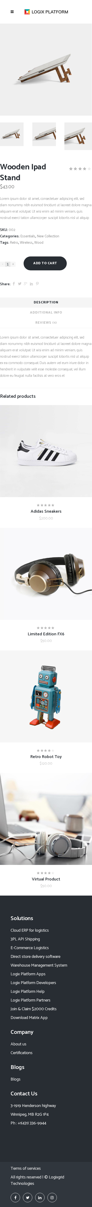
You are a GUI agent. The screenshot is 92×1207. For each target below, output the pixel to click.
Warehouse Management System (39, 965)
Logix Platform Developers (33, 982)
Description (46, 302)
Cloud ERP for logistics (30, 930)
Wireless (26, 243)
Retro (14, 243)
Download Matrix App (29, 1017)
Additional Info (46, 312)
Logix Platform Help (28, 991)
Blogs (16, 1079)
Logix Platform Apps (28, 974)
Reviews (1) (46, 323)
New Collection (48, 236)
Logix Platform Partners (30, 1000)
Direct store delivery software (35, 956)
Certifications (22, 1052)
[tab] (46, 303)
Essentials (27, 236)
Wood (38, 243)
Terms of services (26, 1168)
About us (18, 1044)
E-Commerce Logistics (30, 947)
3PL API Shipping (25, 939)
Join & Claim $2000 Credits (34, 1009)
